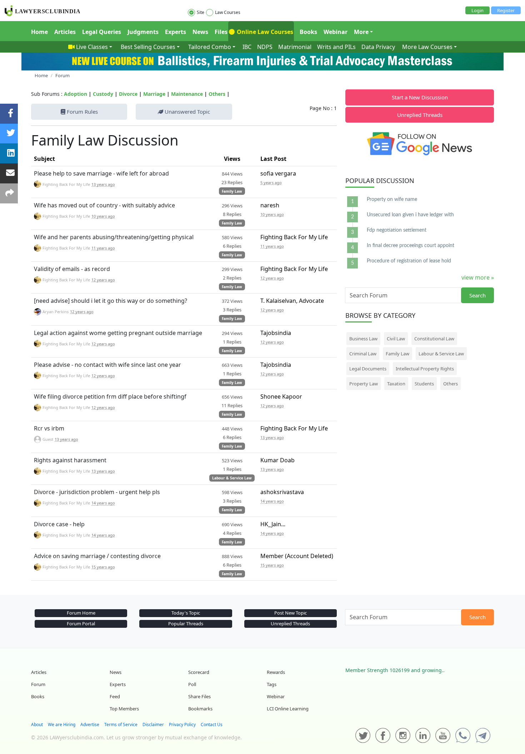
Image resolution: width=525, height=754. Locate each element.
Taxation (396, 383)
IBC (246, 47)
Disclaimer (153, 724)
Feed (115, 696)
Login (477, 10)
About (37, 724)
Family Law (232, 191)
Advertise (89, 724)
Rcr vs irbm (49, 428)
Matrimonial (294, 47)
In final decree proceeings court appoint (410, 245)
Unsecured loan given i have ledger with (410, 214)
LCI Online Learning (288, 708)
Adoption (75, 93)
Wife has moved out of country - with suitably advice (104, 205)
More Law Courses (427, 47)
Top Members (124, 708)
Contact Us (211, 724)
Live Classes (92, 47)
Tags (271, 684)
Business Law (363, 338)
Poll (192, 684)
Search (477, 295)
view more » (477, 277)
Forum (38, 684)
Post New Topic (290, 613)
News (200, 32)
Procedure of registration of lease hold (409, 260)
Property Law (363, 383)
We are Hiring (61, 724)
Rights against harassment (70, 460)
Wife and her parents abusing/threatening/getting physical (114, 237)
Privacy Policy (182, 724)
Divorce (128, 93)
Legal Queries (101, 32)
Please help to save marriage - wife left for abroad (101, 173)
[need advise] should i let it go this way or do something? (110, 301)
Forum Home (81, 613)
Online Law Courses (264, 32)
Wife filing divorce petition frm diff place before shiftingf (110, 396)
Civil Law (396, 338)
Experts (175, 32)
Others (217, 93)
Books (308, 32)
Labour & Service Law (232, 478)
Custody (103, 93)
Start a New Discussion (420, 97)
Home (39, 32)
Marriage (154, 93)
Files (221, 32)
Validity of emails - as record (72, 269)
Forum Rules (81, 111)
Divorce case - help (59, 524)
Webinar (336, 32)
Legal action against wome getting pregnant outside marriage (118, 333)
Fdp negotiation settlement (396, 230)
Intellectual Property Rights (425, 368)
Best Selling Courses (148, 47)
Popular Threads (185, 623)
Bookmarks (200, 708)
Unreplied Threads (419, 114)
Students (424, 383)
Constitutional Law (434, 338)
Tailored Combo (209, 47)
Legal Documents (367, 368)
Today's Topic (185, 613)
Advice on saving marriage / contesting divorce (97, 556)
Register (506, 10)
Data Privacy (378, 47)
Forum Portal (81, 623)
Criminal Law (362, 353)
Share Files (199, 696)
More (361, 32)
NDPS (264, 47)
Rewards (276, 672)
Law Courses (227, 12)
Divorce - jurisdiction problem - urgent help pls (97, 492)
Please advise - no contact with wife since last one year (107, 365)
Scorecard (198, 672)
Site (200, 12)
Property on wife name (392, 199)
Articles (65, 32)
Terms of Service (121, 724)
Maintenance (187, 93)
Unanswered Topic (186, 111)
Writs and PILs (336, 47)
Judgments (143, 32)
